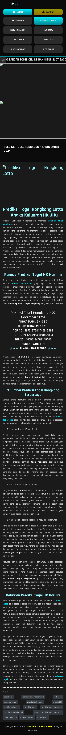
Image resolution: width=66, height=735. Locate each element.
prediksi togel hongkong (52, 707)
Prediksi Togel (47, 20)
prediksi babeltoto (35, 702)
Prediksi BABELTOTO (40, 726)
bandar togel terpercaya (33, 697)
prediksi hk (57, 702)
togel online (42, 717)
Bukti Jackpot (18, 49)
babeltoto (8, 697)
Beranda (19, 20)
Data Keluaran (17, 30)
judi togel (58, 697)
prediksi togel (30, 707)
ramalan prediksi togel (13, 712)
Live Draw (48, 30)
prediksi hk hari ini (11, 707)
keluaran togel (10, 702)
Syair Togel (48, 39)
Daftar (49, 12)
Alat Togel (16, 39)
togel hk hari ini (10, 717)
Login (19, 12)
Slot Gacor (48, 49)
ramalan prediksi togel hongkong (48, 712)
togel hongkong (27, 717)
